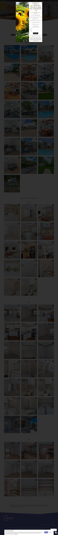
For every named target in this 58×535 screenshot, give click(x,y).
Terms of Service (37, 36)
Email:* (31, 29)
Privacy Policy (32, 36)
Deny (50, 532)
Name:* (31, 28)
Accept (46, 532)
